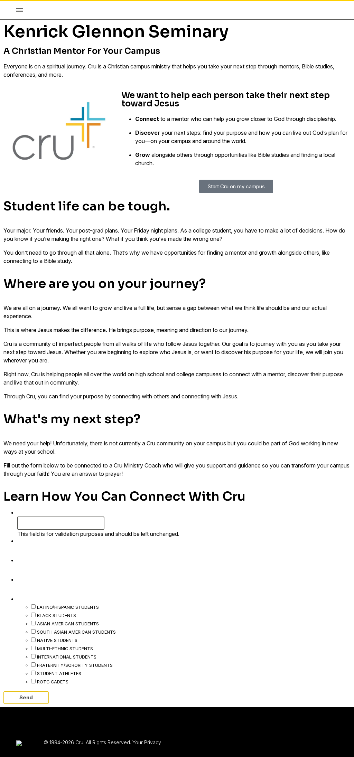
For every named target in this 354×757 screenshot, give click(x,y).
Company (32, 512)
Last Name (36, 560)
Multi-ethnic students (65, 648)
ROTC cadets (52, 681)
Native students (57, 640)
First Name (36, 540)
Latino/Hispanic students (68, 607)
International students (66, 657)
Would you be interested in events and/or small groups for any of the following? (148, 598)
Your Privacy (146, 742)
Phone (29, 579)
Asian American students (68, 623)
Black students (56, 615)
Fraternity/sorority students (75, 665)
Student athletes (59, 673)
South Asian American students (76, 632)
